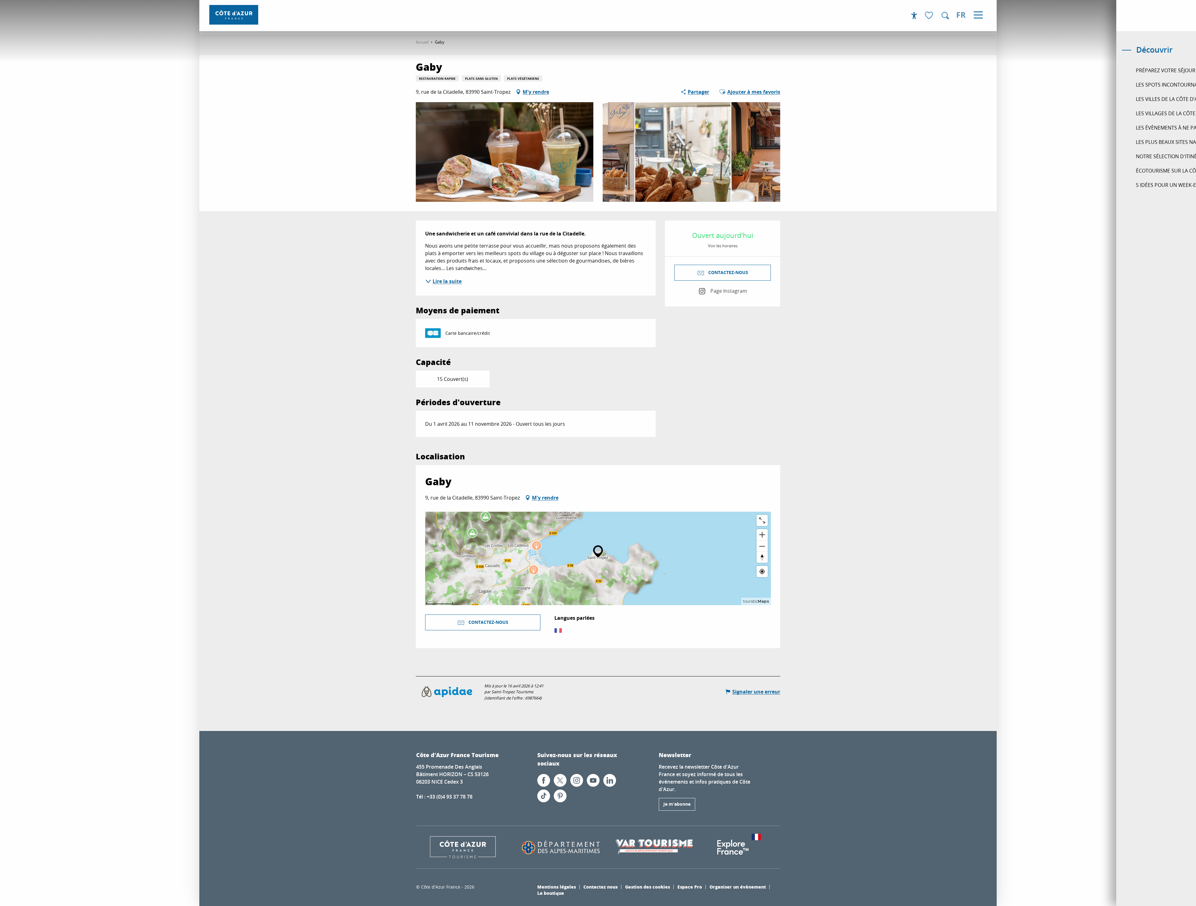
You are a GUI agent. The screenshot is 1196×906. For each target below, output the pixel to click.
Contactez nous (600, 887)
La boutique (550, 893)
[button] (945, 15)
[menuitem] (233, 15)
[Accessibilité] (914, 15)
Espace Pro (689, 887)
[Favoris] (930, 15)
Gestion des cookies (647, 887)
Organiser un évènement (738, 887)
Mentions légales (556, 887)
